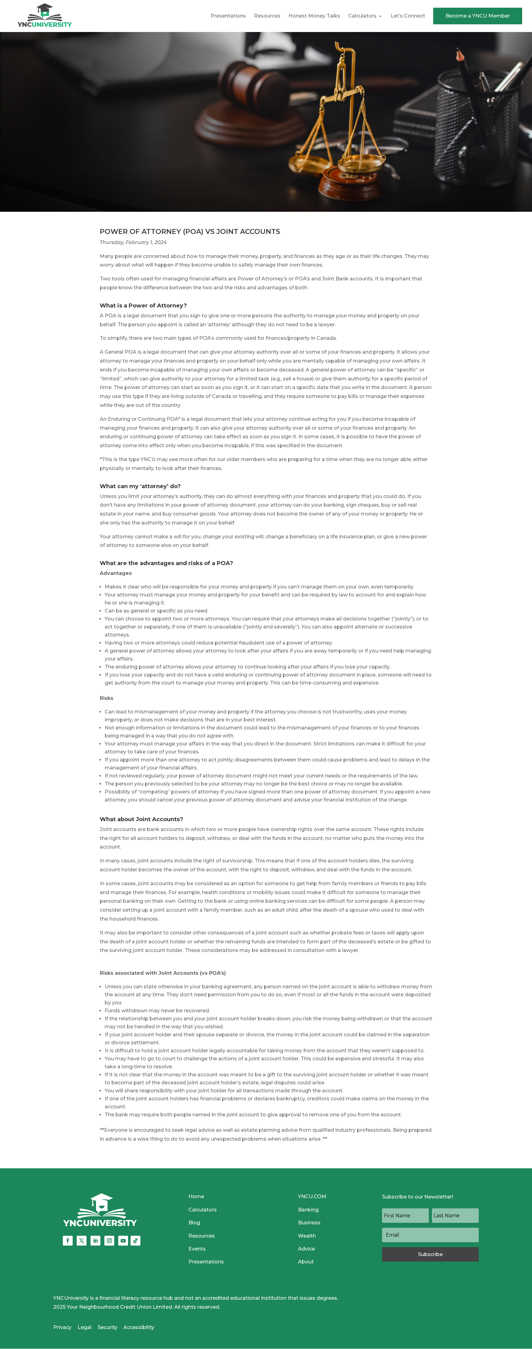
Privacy (62, 1327)
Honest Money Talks (314, 16)
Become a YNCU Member (477, 16)
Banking (308, 1210)
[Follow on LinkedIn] (95, 1241)
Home (196, 1196)
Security (107, 1327)
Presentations (228, 16)
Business (309, 1223)
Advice (306, 1249)
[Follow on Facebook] (68, 1241)
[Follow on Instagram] (109, 1241)
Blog (194, 1223)
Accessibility (138, 1327)
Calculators (362, 16)
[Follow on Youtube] (123, 1241)
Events (197, 1249)
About (306, 1262)
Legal (84, 1327)
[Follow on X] (82, 1241)
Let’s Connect (408, 16)
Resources (267, 16)
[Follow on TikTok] (135, 1241)
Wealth (307, 1236)
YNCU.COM (312, 1196)
